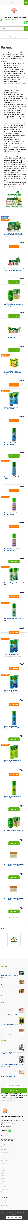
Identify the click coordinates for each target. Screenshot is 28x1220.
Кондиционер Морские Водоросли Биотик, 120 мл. (12, 655)
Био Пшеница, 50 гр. (10, 337)
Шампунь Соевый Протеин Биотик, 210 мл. (12, 549)
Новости (3, 1203)
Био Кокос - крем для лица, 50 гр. (13, 831)
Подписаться (14, 1090)
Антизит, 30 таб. (6, 1035)
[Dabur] (14, 939)
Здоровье (4, 1173)
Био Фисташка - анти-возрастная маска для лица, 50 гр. (13, 372)
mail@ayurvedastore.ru (11, 19)
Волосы (3, 1184)
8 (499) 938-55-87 (6, 1126)
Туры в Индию (5, 1155)
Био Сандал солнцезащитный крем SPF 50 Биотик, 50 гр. (14, 865)
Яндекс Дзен (5, 1205)
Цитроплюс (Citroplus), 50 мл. (9, 1015)
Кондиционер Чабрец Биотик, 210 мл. (14, 477)
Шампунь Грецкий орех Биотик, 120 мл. (11, 407)
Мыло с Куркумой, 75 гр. (8, 1076)
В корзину (14, 282)
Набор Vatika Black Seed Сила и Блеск (12, 1024)
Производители (14, 37)
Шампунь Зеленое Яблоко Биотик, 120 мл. (12, 761)
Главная (5, 37)
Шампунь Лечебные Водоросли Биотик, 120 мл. (12, 691)
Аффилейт (4, 1152)
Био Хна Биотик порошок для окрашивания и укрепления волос (13, 234)
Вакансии (4, 1158)
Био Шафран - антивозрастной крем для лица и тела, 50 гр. (14, 269)
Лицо (3, 1181)
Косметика (4, 1189)
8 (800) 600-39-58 (6, 1123)
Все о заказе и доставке (8, 1147)
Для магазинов (5, 1150)
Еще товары (15, 917)
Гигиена (3, 1176)
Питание (4, 1186)
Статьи (3, 1200)
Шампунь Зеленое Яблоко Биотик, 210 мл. (12, 797)
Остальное (4, 1192)
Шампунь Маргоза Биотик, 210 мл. (14, 619)
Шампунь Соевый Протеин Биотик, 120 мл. (12, 513)
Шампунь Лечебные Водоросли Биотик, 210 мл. (12, 727)
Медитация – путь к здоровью (10, 975)
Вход (12, 2)
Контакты (4, 1160)
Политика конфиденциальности (8, 1164)
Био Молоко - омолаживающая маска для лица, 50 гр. (13, 304)
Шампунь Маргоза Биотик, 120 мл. (14, 583)
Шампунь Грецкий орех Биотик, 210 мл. (11, 443)
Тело (2, 1178)
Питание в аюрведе (7, 985)
